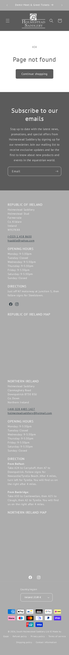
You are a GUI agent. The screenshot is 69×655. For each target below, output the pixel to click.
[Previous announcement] (7, 5)
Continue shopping (34, 74)
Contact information (46, 642)
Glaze (6, 636)
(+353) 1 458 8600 (20, 236)
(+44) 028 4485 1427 (21, 409)
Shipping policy (24, 642)
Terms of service (57, 636)
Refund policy (20, 636)
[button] (7, 21)
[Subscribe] (57, 171)
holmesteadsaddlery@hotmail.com (30, 413)
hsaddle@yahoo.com (21, 240)
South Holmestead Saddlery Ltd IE (34, 631)
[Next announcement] (62, 5)
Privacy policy (38, 636)
